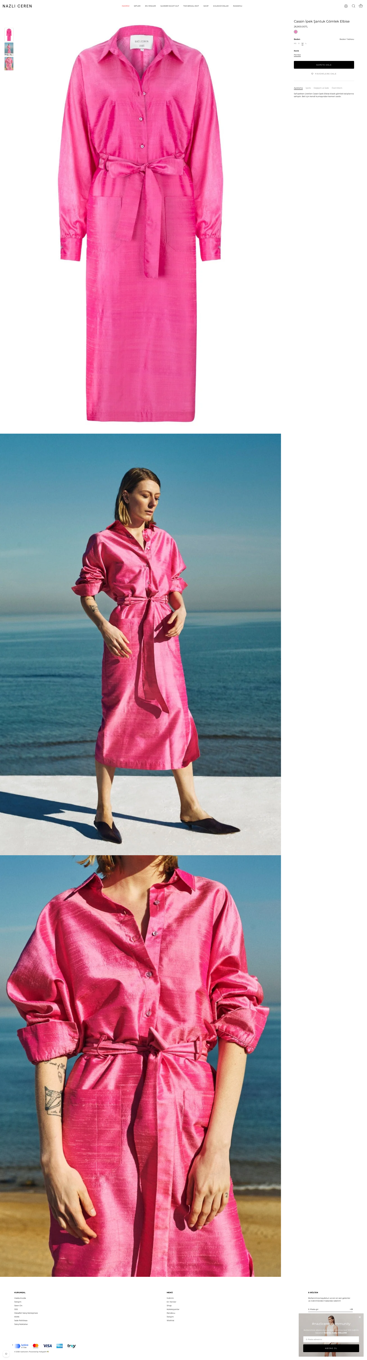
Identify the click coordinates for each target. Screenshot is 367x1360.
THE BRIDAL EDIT (191, 6)
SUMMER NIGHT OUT (169, 6)
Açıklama (298, 88)
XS (295, 43)
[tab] (300, 88)
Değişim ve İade (321, 88)
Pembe (297, 55)
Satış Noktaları (21, 1324)
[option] (9, 35)
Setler (137, 6)
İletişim (17, 1302)
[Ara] (353, 6)
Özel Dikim (337, 88)
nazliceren (24, 1352)
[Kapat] (360, 1317)
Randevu (237, 6)
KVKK (16, 1317)
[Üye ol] (351, 1309)
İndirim (125, 6)
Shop (206, 6)
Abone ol (331, 1348)
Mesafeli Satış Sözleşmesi (26, 1313)
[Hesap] (348, 6)
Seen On (18, 1305)
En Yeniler (150, 6)
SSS (16, 1309)
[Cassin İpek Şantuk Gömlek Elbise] (8, 34)
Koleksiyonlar (221, 6)
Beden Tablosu (347, 39)
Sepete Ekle (324, 65)
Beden (324, 39)
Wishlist (170, 1320)
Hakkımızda (20, 1298)
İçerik (308, 88)
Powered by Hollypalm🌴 (39, 1352)
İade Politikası (21, 1320)
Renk (296, 51)
